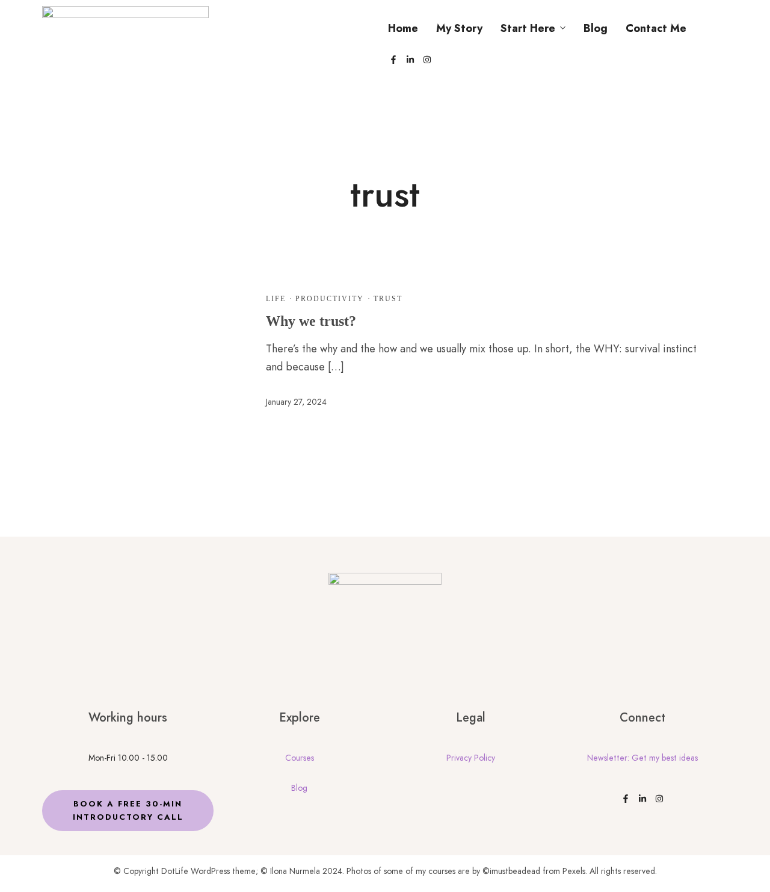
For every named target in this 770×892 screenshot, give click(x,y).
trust (388, 299)
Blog (596, 28)
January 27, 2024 (296, 402)
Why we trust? (311, 321)
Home (403, 28)
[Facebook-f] (393, 59)
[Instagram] (427, 59)
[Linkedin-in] (410, 59)
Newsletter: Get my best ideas (642, 758)
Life (276, 299)
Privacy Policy (470, 758)
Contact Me (656, 28)
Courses (299, 758)
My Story (459, 28)
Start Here (527, 28)
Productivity (329, 299)
